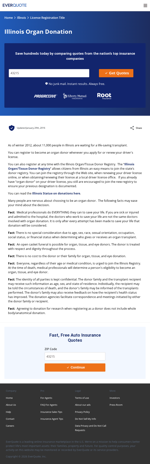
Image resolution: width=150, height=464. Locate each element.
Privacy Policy (82, 412)
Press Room (116, 404)
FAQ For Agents (48, 404)
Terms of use (82, 397)
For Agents (46, 397)
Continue (78, 367)
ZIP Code (17, 66)
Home (8, 18)
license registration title (47, 18)
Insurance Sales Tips (51, 412)
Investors (115, 397)
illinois (21, 18)
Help (8, 412)
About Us (11, 404)
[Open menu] (145, 5)
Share (139, 128)
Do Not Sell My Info (85, 418)
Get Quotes (119, 73)
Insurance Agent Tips (51, 418)
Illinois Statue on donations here (56, 193)
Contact (10, 418)
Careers (10, 425)
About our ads (83, 404)
